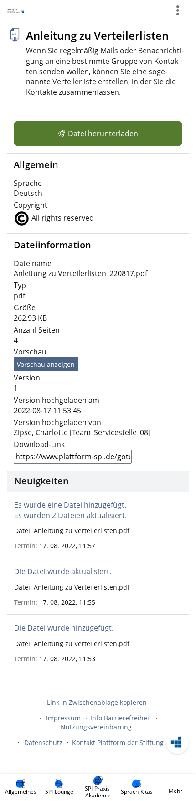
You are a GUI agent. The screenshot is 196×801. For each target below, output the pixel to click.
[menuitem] (20, 787)
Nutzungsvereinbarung (96, 727)
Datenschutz (43, 742)
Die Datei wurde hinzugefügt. (63, 628)
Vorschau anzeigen (46, 364)
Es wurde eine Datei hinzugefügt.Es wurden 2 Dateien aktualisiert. (70, 510)
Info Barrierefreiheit (120, 718)
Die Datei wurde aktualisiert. (62, 571)
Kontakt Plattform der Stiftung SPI (123, 742)
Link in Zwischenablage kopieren (97, 702)
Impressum (63, 718)
